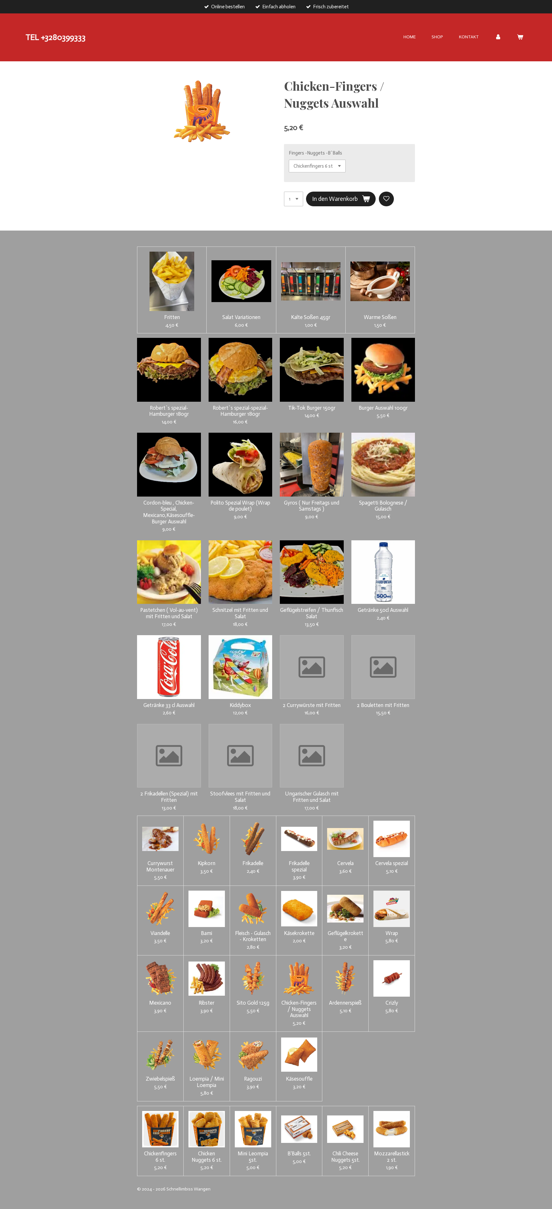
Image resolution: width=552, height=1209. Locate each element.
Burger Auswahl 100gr (383, 408)
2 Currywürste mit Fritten (312, 705)
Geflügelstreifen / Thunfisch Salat (311, 613)
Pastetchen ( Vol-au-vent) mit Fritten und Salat (169, 613)
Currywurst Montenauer (160, 866)
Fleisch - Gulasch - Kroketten (253, 936)
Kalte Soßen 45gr (310, 317)
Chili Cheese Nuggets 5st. (345, 1157)
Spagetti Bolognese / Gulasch (383, 506)
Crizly (392, 1003)
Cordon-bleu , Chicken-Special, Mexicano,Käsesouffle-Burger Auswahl (169, 512)
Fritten (172, 317)
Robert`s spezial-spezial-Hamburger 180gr (240, 411)
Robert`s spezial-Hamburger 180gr (169, 411)
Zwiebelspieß (160, 1079)
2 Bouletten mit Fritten (383, 705)
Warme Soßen (380, 317)
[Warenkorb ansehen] (520, 37)
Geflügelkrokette (345, 936)
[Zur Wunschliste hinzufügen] (386, 199)
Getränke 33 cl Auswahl (169, 705)
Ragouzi (253, 1079)
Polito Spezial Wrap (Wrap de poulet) (240, 506)
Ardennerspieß (345, 1003)
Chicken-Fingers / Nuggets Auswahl (299, 1009)
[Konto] (498, 37)
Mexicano (160, 1003)
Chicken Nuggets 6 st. (207, 1157)
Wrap (392, 933)
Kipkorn (206, 863)
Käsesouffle (299, 1079)
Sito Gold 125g (253, 1003)
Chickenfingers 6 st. (160, 1157)
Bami (206, 933)
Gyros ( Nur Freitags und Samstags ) (311, 506)
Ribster (206, 1003)
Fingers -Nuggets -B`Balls (315, 153)
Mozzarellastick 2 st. (392, 1157)
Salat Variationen (241, 317)
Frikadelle (252, 863)
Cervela (345, 863)
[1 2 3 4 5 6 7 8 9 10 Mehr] (293, 199)
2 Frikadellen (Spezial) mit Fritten (169, 797)
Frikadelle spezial (299, 866)
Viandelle (160, 933)
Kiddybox (240, 705)
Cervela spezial (391, 863)
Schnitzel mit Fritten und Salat (240, 613)
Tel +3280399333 (56, 37)
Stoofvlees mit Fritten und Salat (240, 797)
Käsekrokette (299, 933)
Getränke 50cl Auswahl (383, 610)
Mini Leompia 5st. (253, 1157)
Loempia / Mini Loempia (206, 1082)
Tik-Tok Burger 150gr (311, 408)
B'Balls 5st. (299, 1154)
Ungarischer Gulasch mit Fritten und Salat (312, 797)
